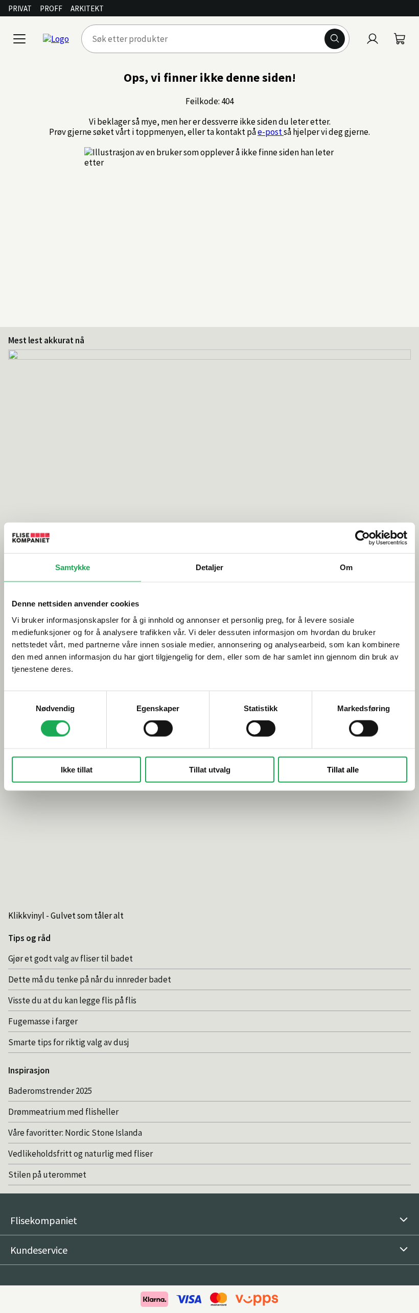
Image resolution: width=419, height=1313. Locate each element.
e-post (271, 131)
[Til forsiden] (56, 39)
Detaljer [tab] (210, 567)
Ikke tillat (76, 769)
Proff (51, 8)
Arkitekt (87, 8)
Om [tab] (346, 567)
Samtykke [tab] (72, 567)
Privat (20, 8)
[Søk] (334, 39)
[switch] (158, 728)
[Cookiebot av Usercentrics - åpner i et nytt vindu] (362, 538)
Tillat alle (343, 769)
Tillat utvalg (209, 769)
